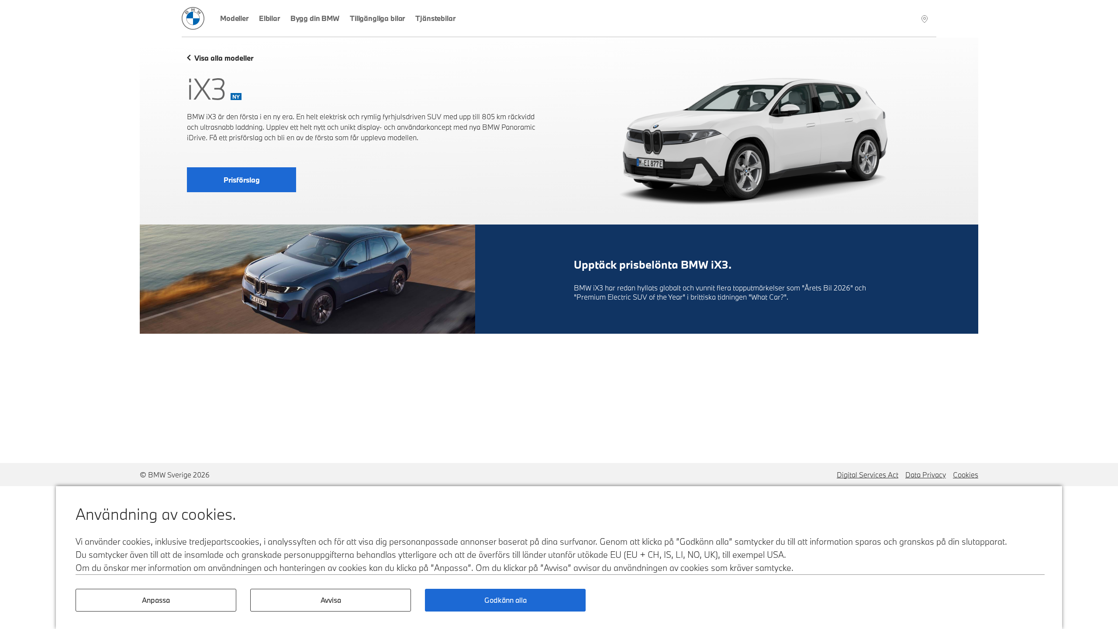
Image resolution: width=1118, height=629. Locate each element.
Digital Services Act (867, 474)
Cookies (965, 474)
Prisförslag (242, 179)
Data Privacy (925, 474)
